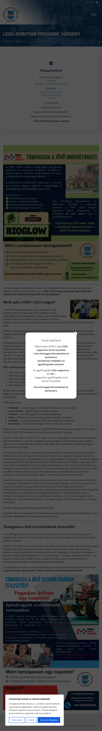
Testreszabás (16, 720)
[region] (34, 710)
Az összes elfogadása (49, 720)
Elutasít (31, 720)
